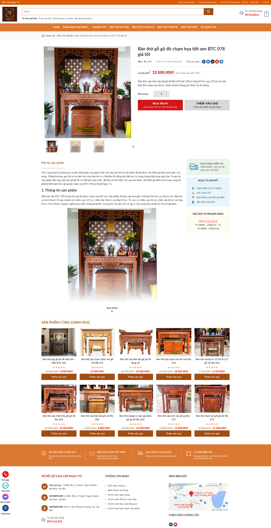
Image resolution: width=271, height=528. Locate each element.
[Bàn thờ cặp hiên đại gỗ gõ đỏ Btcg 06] (135, 342)
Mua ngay (160, 103)
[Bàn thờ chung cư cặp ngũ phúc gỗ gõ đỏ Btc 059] (135, 399)
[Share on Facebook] (204, 62)
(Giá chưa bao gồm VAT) (188, 73)
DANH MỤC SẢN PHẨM (75, 27)
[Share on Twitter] (208, 62)
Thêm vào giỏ (207, 103)
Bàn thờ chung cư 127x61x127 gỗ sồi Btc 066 (212, 361)
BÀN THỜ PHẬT (189, 27)
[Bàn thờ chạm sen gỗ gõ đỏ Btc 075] (212, 399)
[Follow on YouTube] (175, 524)
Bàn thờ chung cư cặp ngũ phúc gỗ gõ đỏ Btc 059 (135, 418)
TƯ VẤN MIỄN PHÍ (203, 452)
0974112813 (252, 14)
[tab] (53, 163)
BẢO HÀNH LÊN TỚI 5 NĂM (111, 452)
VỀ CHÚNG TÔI (208, 27)
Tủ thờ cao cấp (44, 18)
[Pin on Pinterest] (217, 62)
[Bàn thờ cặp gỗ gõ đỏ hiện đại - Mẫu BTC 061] (59, 342)
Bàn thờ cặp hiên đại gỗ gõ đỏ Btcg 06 (135, 361)
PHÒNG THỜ (99, 27)
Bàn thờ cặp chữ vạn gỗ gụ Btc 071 (174, 418)
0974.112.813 (208, 221)
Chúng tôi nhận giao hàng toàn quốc (161, 456)
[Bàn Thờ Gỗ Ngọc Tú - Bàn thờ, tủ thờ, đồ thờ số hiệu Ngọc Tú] (9, 14)
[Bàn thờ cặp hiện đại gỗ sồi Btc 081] (97, 399)
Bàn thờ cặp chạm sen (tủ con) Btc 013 (173, 361)
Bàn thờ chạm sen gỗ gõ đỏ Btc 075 (212, 418)
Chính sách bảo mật (186, 2)
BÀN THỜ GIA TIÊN (119, 27)
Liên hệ (265, 2)
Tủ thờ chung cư (59, 18)
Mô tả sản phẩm (52, 162)
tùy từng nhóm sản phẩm (107, 458)
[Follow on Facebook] (171, 524)
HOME (56, 27)
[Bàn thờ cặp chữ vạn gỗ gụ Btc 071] (173, 399)
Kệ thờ (71, 18)
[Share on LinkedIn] (221, 62)
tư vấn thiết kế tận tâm (203, 458)
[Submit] (208, 11)
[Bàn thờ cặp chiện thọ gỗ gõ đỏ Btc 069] (59, 399)
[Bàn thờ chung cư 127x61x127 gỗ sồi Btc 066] (212, 342)
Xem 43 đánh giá (174, 62)
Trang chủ (50, 35)
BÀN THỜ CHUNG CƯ (143, 27)
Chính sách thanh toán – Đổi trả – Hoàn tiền (239, 2)
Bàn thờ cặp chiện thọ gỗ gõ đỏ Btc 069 (59, 418)
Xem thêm (112, 308)
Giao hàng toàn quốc (158, 452)
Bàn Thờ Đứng (65, 35)
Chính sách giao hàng (207, 2)
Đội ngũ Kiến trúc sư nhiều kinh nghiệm (210, 456)
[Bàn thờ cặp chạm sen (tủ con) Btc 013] (173, 342)
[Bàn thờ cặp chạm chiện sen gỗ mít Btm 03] (97, 342)
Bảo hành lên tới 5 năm (107, 456)
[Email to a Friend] (213, 62)
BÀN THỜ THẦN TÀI (167, 27)
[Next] (133, 147)
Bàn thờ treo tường (83, 18)
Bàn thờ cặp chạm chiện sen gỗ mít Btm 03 (97, 361)
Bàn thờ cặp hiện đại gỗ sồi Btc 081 (97, 418)
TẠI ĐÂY (215, 170)
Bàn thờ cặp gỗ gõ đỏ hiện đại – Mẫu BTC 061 (59, 361)
